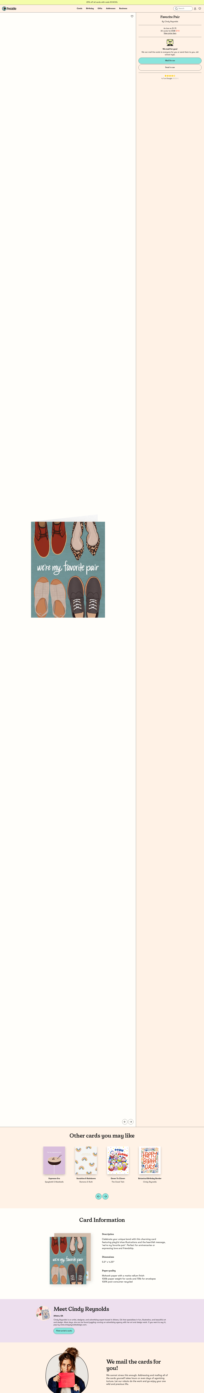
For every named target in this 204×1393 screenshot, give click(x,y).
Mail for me (170, 61)
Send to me (170, 67)
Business (123, 8)
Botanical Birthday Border (149, 1179)
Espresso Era (54, 1179)
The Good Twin (118, 1182)
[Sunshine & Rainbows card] (86, 1160)
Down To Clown (118, 1179)
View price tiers (170, 33)
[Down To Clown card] (118, 1160)
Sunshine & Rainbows (86, 1179)
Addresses (110, 8)
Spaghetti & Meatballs (54, 1182)
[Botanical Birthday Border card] (150, 1160)
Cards (79, 8)
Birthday (90, 8)
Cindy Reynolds (171, 22)
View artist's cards (64, 1331)
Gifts (100, 8)
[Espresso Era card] (54, 1160)
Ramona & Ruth (86, 1182)
